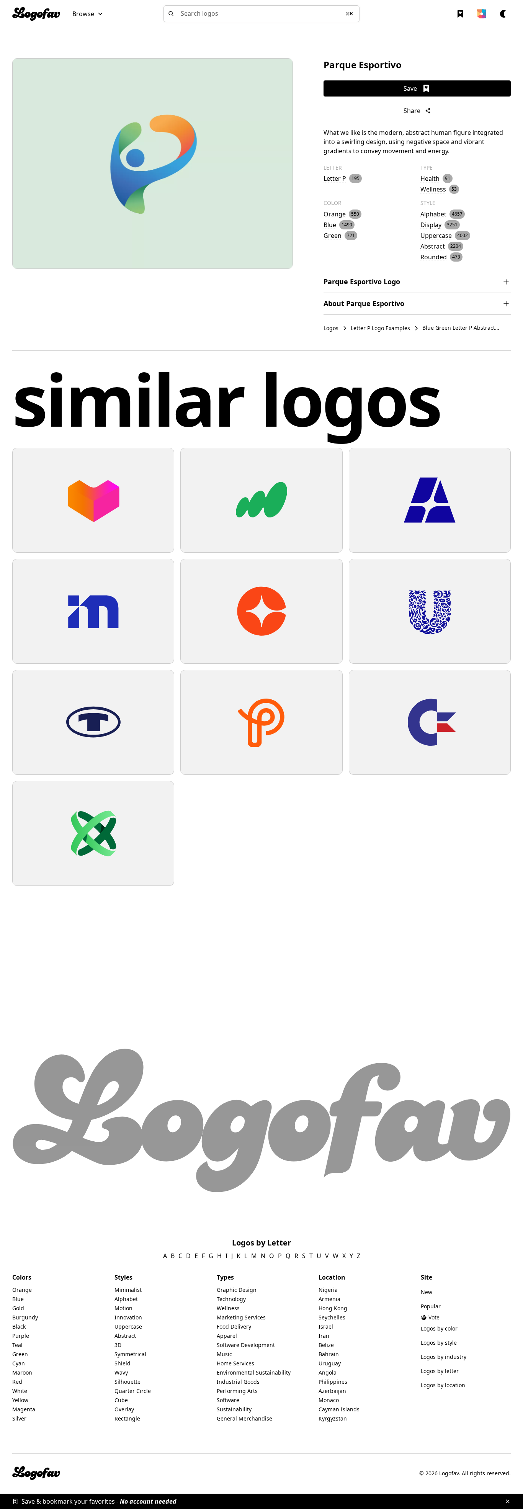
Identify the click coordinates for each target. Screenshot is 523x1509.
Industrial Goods (238, 1381)
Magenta (23, 1409)
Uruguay (330, 1363)
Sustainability (234, 1409)
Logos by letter (440, 1371)
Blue (18, 1299)
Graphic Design (237, 1289)
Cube (121, 1400)
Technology (231, 1299)
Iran (324, 1335)
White (19, 1390)
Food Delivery (234, 1326)
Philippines (333, 1381)
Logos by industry (443, 1356)
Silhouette (127, 1381)
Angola (328, 1372)
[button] (88, 13)
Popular (431, 1306)
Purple (20, 1335)
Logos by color (439, 1328)
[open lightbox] (152, 163)
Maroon (22, 1372)
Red (17, 1381)
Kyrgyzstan (333, 1418)
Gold (18, 1308)
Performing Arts (237, 1390)
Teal (17, 1345)
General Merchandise (244, 1418)
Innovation (128, 1317)
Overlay (124, 1409)
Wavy (121, 1372)
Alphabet (126, 1299)
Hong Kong (333, 1308)
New (426, 1292)
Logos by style (439, 1342)
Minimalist (128, 1289)
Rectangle (127, 1418)
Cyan (18, 1363)
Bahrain (329, 1354)
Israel (326, 1326)
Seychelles (332, 1317)
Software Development (246, 1345)
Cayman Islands (339, 1409)
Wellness (228, 1308)
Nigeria (328, 1289)
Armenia (329, 1299)
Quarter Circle (132, 1390)
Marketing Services (241, 1317)
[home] (36, 14)
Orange (22, 1289)
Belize (326, 1345)
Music (224, 1354)
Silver (19, 1418)
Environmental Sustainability (254, 1372)
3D (117, 1345)
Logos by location (443, 1385)
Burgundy (25, 1317)
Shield (122, 1363)
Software (228, 1400)
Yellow (20, 1400)
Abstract (125, 1335)
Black (19, 1326)
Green (20, 1354)
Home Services (235, 1363)
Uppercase (128, 1326)
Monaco (329, 1400)
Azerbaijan (332, 1390)
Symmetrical (130, 1354)
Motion (123, 1308)
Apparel (227, 1335)
